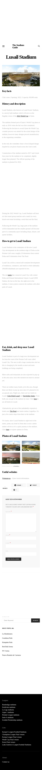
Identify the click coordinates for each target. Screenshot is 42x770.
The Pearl (13, 411)
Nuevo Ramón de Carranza (11, 655)
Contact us (5, 762)
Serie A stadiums (7, 717)
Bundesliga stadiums (9, 705)
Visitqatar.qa (6, 478)
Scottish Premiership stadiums (12, 720)
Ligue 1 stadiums (8, 712)
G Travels (16, 466)
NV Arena (5, 651)
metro (10, 275)
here (35, 399)
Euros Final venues (8, 742)
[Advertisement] (21, 22)
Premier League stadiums (10, 715)
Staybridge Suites (29, 396)
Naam (8, 535)
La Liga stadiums (8, 710)
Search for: (6, 616)
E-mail (8, 543)
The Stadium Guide (18, 46)
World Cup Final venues (10, 739)
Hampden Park (7, 642)
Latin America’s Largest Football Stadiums (16, 745)
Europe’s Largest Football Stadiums (14, 732)
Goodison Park (7, 638)
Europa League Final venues (12, 737)
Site (7, 551)
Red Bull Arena (7, 647)
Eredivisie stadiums (8, 707)
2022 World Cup (22, 116)
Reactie (8, 511)
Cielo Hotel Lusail (13, 396)
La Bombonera (7, 634)
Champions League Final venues (13, 734)
